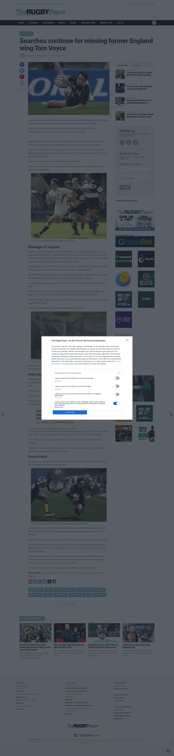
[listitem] (87, 373)
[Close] (128, 341)
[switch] (116, 378)
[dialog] (87, 378)
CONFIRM (70, 412)
